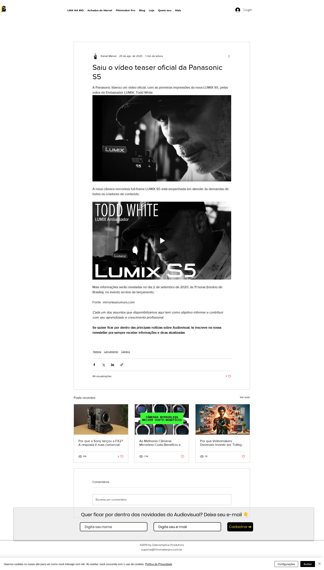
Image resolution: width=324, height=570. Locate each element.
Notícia (97, 351)
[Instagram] (284, 11)
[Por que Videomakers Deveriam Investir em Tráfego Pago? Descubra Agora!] (223, 419)
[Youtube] (279, 11)
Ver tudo (245, 397)
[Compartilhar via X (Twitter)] (103, 364)
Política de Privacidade (158, 564)
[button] (217, 9)
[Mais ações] (229, 56)
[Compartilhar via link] (122, 364)
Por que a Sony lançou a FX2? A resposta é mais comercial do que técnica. (100, 443)
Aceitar (308, 564)
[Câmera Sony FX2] (101, 419)
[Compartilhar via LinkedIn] (112, 364)
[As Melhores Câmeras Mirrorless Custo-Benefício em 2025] (162, 419)
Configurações (286, 564)
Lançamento (111, 351)
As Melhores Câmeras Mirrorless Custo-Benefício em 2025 (161, 443)
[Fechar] (319, 564)
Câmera (125, 351)
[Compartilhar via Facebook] (94, 364)
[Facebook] (290, 11)
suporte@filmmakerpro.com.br (161, 549)
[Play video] (161, 241)
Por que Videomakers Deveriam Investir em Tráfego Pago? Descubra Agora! (222, 443)
